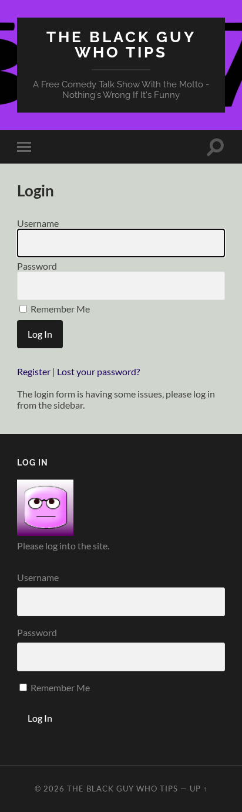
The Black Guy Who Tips (121, 44)
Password (37, 265)
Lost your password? (98, 371)
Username (38, 223)
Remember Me (59, 308)
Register (34, 371)
